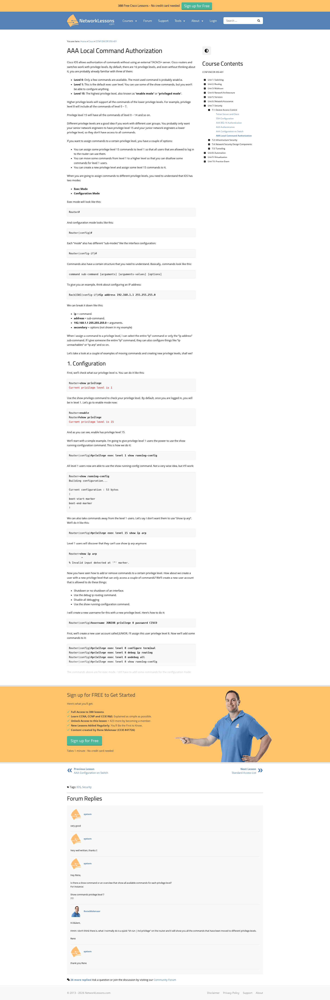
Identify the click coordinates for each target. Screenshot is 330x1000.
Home (83, 41)
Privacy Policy (231, 993)
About (195, 20)
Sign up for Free (84, 740)
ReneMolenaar (92, 911)
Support (163, 20)
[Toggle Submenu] (204, 80)
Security (87, 787)
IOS (79, 787)
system (88, 814)
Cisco (91, 41)
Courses (128, 20)
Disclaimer (213, 993)
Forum (147, 20)
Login (213, 20)
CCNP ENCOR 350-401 (106, 41)
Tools (178, 20)
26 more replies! (80, 979)
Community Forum (165, 979)
